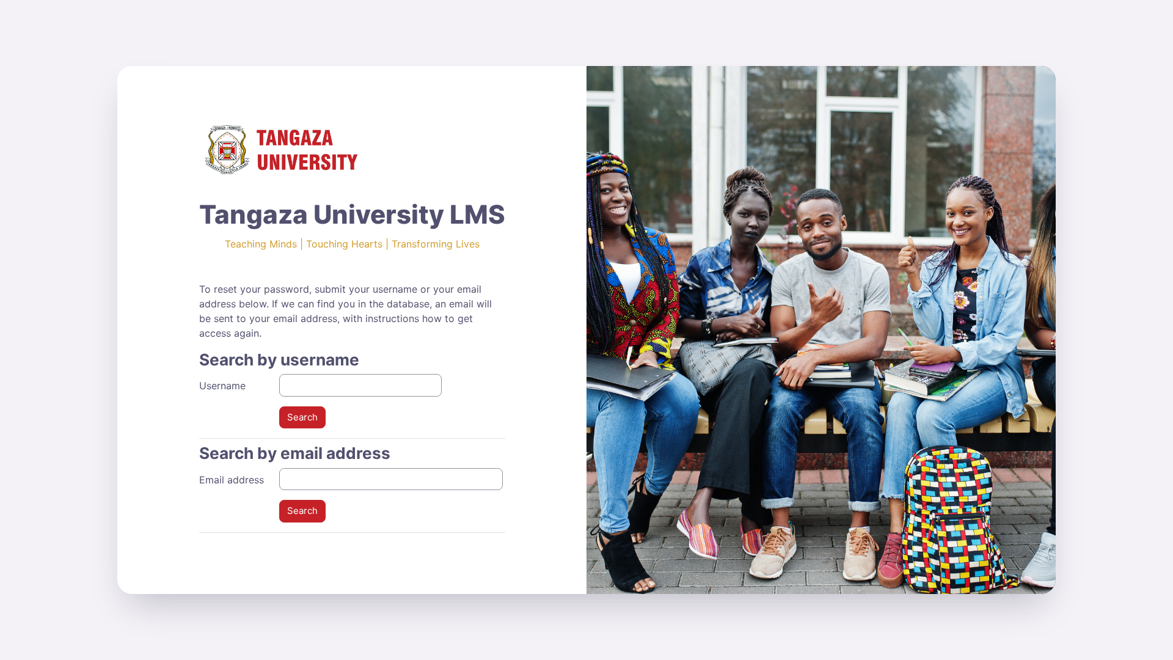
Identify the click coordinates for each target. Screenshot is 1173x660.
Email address (231, 480)
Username (222, 386)
